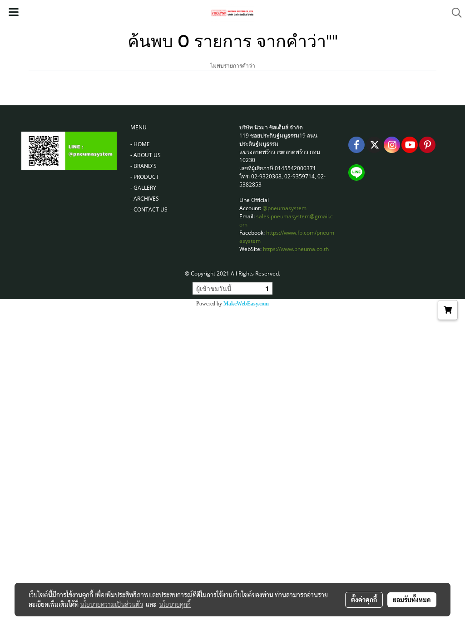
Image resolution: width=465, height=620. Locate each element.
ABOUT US (147, 155)
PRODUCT (146, 177)
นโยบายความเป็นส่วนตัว (111, 604)
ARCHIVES (146, 198)
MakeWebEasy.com (246, 303)
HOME (142, 144)
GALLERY (145, 188)
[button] (454, 13)
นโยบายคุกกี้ (175, 604)
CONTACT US (151, 209)
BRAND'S (145, 166)
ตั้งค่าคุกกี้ (364, 599)
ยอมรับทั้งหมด (412, 599)
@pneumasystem (284, 208)
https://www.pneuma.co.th (296, 249)
